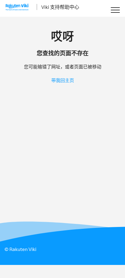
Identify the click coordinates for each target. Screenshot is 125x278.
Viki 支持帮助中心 (60, 7)
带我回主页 (62, 80)
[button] (115, 10)
